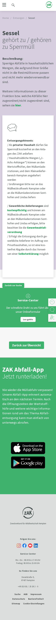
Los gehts (28, 319)
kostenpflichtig (17, 210)
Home (5, 17)
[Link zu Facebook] (25, 545)
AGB (25, 594)
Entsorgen (18, 17)
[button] (4, 4)
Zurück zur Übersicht (26, 345)
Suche (17, 594)
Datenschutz (18, 599)
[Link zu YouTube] (31, 545)
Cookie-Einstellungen (33, 603)
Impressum (36, 594)
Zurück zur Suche (13, 285)
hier (18, 105)
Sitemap (16, 603)
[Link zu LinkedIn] (36, 545)
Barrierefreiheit (36, 599)
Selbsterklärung (28, 253)
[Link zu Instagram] (19, 545)
